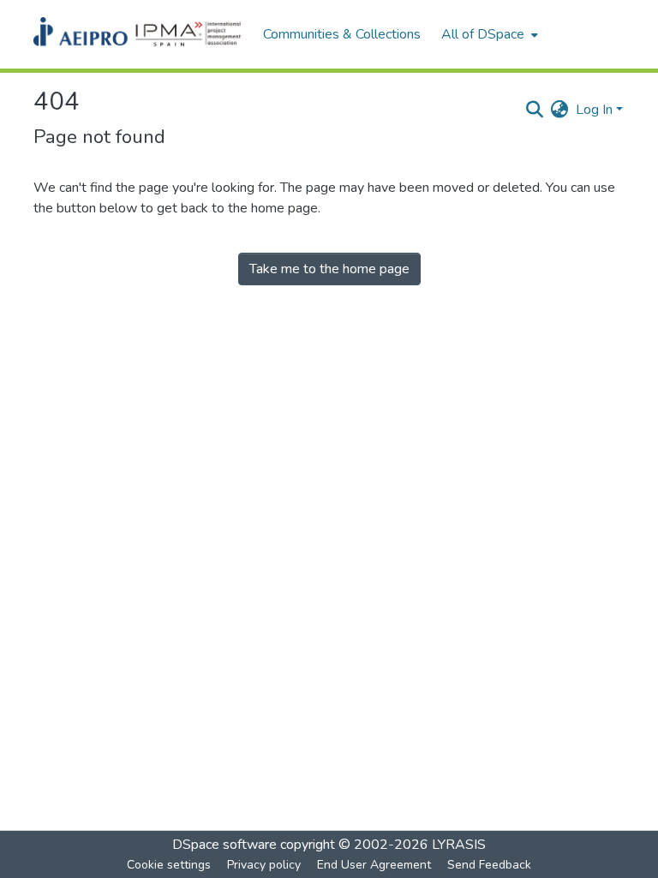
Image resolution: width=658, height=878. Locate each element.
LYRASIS (459, 844)
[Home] (139, 34)
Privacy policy (264, 865)
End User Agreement (374, 865)
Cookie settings (169, 865)
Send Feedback (489, 865)
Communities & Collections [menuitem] (342, 34)
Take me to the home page (329, 269)
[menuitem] (488, 34)
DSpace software (224, 844)
